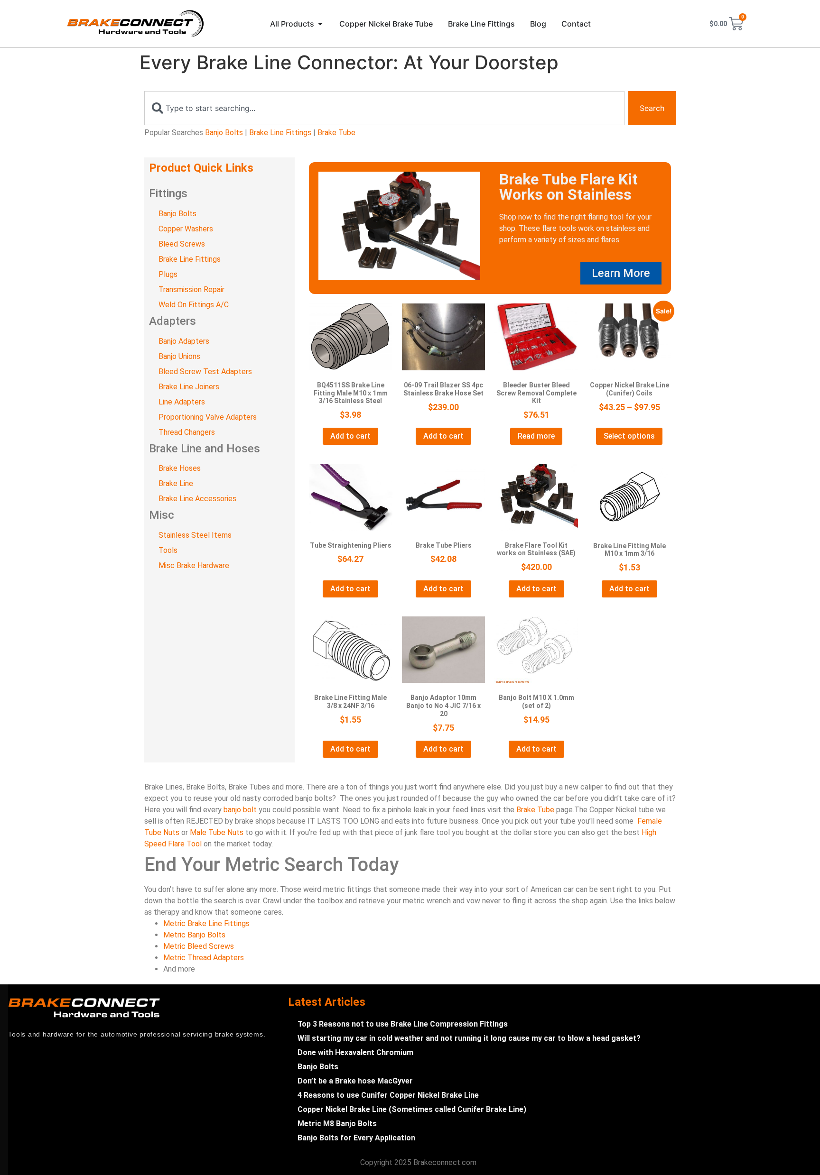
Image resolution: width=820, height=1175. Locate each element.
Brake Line (175, 483)
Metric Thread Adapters (203, 957)
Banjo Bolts (224, 132)
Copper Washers (185, 228)
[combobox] (384, 108)
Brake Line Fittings (280, 132)
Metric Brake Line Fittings (206, 923)
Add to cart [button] (350, 436)
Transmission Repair (191, 289)
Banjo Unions (179, 356)
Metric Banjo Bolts (194, 934)
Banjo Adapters (183, 341)
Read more (536, 436)
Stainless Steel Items (195, 535)
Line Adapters (181, 401)
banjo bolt (240, 809)
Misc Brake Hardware (193, 565)
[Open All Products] (320, 23)
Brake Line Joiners (188, 386)
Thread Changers (186, 432)
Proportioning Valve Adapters (207, 417)
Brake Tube (336, 132)
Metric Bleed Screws (198, 946)
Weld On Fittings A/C (193, 304)
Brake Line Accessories (197, 498)
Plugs (167, 274)
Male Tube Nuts (216, 832)
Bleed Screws (181, 243)
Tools (167, 550)
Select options (629, 436)
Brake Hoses (179, 468)
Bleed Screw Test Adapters (205, 371)
